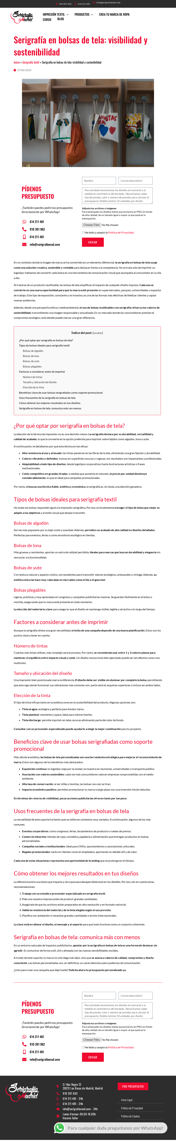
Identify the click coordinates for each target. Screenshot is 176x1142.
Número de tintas (32, 376)
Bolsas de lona (31, 355)
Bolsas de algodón (33, 350)
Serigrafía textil (30, 62)
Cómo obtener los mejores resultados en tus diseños (49, 402)
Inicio (17, 62)
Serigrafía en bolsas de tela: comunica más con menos (50, 408)
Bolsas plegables (32, 366)
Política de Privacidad (132, 1108)
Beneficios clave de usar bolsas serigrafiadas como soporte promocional (61, 392)
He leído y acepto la (109, 232)
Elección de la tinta (33, 387)
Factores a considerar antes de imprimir (42, 371)
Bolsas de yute (31, 361)
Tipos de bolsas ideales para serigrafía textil (44, 345)
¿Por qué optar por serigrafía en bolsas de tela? (46, 340)
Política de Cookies (130, 1116)
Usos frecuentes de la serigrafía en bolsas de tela (47, 397)
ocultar (98, 332)
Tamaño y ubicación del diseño (40, 382)
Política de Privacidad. (121, 232)
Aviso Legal (127, 1100)
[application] (66, 14)
